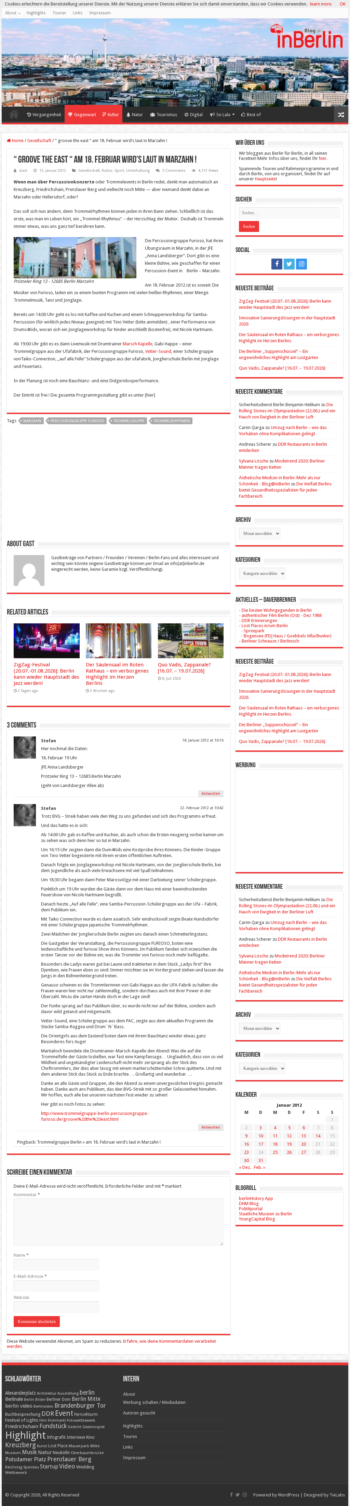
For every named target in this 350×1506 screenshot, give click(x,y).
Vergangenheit (46, 114)
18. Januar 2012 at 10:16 (203, 740)
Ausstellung (68, 1393)
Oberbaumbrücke (87, 1452)
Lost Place (58, 1445)
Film (43, 1420)
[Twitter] (289, 264)
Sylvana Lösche (253, 461)
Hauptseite (265, 178)
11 (275, 1135)
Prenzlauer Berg (69, 1459)
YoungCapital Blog (257, 1218)
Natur (137, 114)
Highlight (25, 1435)
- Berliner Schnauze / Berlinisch (269, 641)
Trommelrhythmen (172, 421)
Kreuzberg (20, 1445)
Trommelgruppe (129, 421)
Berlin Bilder (34, 1399)
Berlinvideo (43, 1406)
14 (317, 1135)
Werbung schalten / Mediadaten (154, 1402)
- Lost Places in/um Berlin (263, 625)
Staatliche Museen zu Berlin (265, 1213)
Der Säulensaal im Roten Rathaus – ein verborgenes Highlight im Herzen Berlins (117, 674)
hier (322, 158)
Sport (119, 170)
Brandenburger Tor (80, 1405)
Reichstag (13, 1467)
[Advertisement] (118, 485)
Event (64, 1413)
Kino (90, 1437)
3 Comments (174, 170)
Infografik (56, 1437)
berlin (87, 1392)
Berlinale (14, 1399)
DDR (47, 1413)
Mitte (94, 1445)
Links (77, 13)
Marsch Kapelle (137, 343)
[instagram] (301, 264)
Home (14, 114)
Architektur (46, 1393)
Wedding (85, 1466)
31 (260, 1160)
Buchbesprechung (22, 1414)
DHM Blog (249, 1203)
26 (289, 1152)
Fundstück (53, 1426)
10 (260, 1135)
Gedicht (74, 1427)
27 (303, 1152)
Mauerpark (79, 1445)
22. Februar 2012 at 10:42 (202, 808)
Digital (196, 114)
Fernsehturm (86, 1414)
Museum (13, 1453)
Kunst (42, 1446)
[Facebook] (276, 264)
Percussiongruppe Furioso (77, 421)
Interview (76, 1437)
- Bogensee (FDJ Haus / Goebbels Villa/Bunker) (285, 635)
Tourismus (167, 114)
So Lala (223, 114)
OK (343, 3)
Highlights (36, 13)
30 (246, 1160)
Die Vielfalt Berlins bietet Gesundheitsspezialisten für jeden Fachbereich (285, 490)
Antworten (211, 793)
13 (303, 1135)
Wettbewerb (16, 1472)
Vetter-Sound (158, 351)
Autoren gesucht (139, 1412)
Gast (23, 170)
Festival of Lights (21, 1420)
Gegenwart (85, 114)
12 (289, 1135)
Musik (29, 1452)
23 (246, 1152)
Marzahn (32, 421)
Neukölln (61, 1452)
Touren (59, 13)
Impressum (100, 13)
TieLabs (337, 1494)
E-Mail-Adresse (30, 1276)
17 (260, 1144)
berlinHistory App (256, 1198)
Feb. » (259, 1167)
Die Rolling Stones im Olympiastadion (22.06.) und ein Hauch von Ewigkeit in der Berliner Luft (287, 410)
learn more (321, 3)
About (10, 13)
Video (67, 1466)
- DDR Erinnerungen (258, 620)
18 (275, 1144)
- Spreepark (251, 630)
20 (303, 1144)
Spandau (31, 1467)
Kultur (113, 114)
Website (21, 1297)
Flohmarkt (57, 1420)
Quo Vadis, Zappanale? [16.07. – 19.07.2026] (184, 668)
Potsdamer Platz (25, 1459)
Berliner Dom (58, 1399)
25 (275, 1152)
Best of (254, 114)
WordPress (288, 1494)
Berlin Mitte (86, 1399)
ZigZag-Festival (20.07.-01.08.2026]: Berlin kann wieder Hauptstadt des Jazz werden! (46, 674)
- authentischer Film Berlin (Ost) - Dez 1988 (280, 615)
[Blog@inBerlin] (175, 62)
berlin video (18, 1406)
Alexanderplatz (20, 1393)
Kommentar (27, 1194)
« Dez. (245, 1167)
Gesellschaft (39, 140)
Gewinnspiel (93, 1426)
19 (289, 1144)
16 (246, 1144)
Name (21, 1255)
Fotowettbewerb (81, 1420)
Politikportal (250, 1208)
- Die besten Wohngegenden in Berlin (275, 610)
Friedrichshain (21, 1426)
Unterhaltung (138, 170)
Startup (49, 1467)
